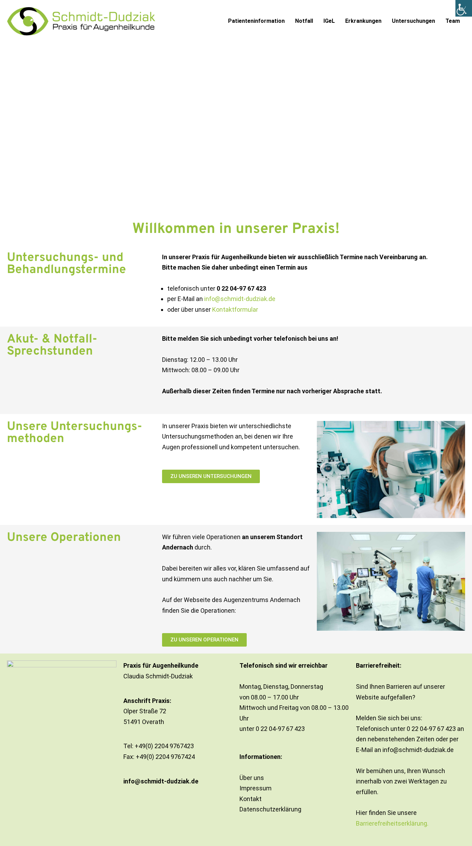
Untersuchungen (413, 21)
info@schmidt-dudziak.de (239, 298)
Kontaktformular (235, 309)
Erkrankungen (363, 21)
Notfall (304, 21)
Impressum (255, 788)
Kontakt (250, 798)
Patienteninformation (256, 21)
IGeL (329, 21)
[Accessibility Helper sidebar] (463, 8)
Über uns (251, 777)
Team (452, 21)
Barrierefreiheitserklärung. (392, 823)
